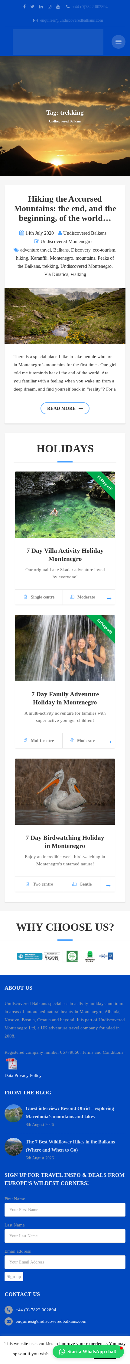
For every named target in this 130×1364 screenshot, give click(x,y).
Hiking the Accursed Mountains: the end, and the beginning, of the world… (65, 208)
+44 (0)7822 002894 (90, 7)
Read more (61, 408)
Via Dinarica (56, 274)
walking (78, 274)
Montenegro (61, 258)
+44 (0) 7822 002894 (36, 1309)
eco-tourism (104, 249)
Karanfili (39, 258)
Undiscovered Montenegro (66, 241)
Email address (18, 1251)
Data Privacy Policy (23, 1075)
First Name (15, 1198)
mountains (85, 258)
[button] (88, 1351)
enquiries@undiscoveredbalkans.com (71, 20)
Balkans (61, 249)
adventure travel (35, 249)
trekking (50, 266)
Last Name (15, 1225)
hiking (22, 258)
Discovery (80, 249)
